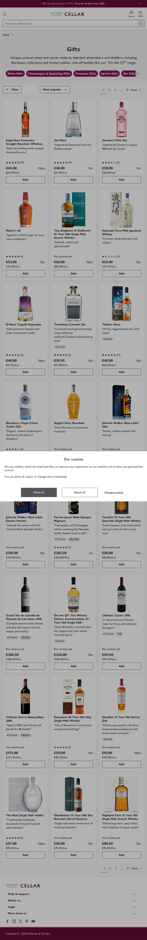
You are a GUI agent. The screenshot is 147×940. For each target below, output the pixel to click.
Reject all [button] (79, 492)
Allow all (39, 492)
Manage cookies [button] (114, 492)
